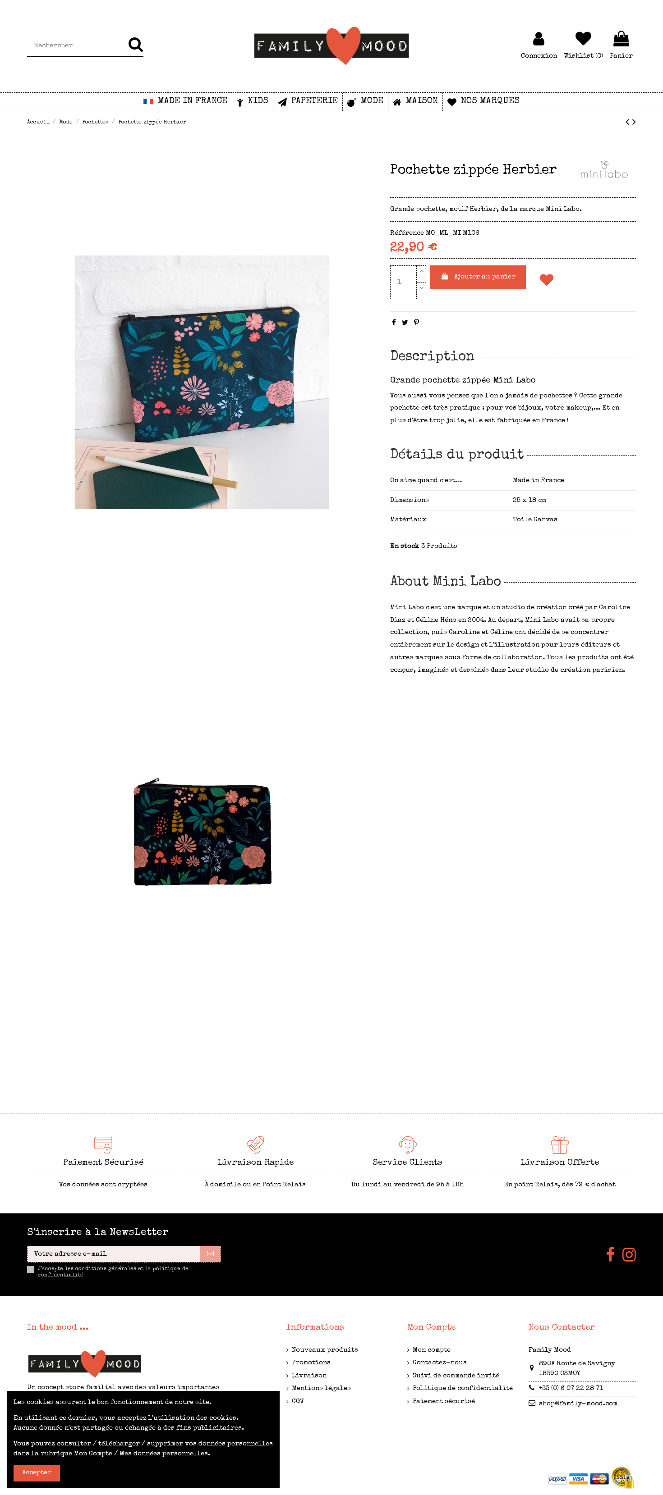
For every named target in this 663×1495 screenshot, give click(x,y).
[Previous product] (629, 123)
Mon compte (432, 1350)
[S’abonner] (210, 1254)
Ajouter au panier (485, 276)
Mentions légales (321, 1388)
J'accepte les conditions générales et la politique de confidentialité (113, 1272)
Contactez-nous (440, 1362)
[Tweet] (405, 323)
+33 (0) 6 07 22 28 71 (571, 1388)
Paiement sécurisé (444, 1401)
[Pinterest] (416, 323)
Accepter (36, 1472)
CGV (298, 1401)
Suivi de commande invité (456, 1375)
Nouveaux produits (325, 1350)
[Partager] (394, 323)
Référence (407, 233)
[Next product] (634, 123)
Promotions (311, 1362)
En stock (404, 546)
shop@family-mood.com (578, 1403)
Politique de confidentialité (463, 1388)
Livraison (309, 1375)
